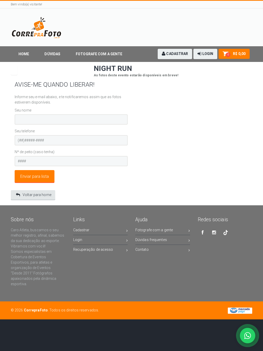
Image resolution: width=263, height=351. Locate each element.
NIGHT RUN (113, 68)
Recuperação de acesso (93, 249)
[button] (175, 54)
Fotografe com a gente (154, 230)
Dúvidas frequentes (151, 240)
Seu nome (23, 110)
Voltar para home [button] (37, 195)
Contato (142, 249)
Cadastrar (81, 230)
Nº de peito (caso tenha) (34, 152)
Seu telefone (25, 131)
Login (77, 240)
